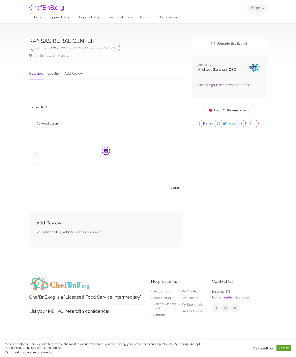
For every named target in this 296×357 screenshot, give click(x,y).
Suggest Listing (59, 17)
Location (54, 73)
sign (212, 85)
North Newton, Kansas (51, 55)
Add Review (73, 73)
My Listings (189, 298)
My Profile (188, 291)
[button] (36, 153)
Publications (106, 48)
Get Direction (49, 123)
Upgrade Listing (89, 17)
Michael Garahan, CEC (217, 69)
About (143, 17)
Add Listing (162, 298)
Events (39, 48)
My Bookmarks (192, 305)
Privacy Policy (191, 311)
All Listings (162, 291)
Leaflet (175, 188)
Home (37, 17)
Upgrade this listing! (231, 43)
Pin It (251, 123)
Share (209, 123)
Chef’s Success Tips (165, 306)
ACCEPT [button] (284, 348)
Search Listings (118, 17)
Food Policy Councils (76, 48)
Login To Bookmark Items (232, 110)
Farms (52, 48)
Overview (36, 73)
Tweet (231, 123)
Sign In (259, 8)
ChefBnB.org (46, 7)
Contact (160, 315)
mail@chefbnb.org (236, 297)
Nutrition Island (169, 17)
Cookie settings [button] (263, 348)
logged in (63, 232)
